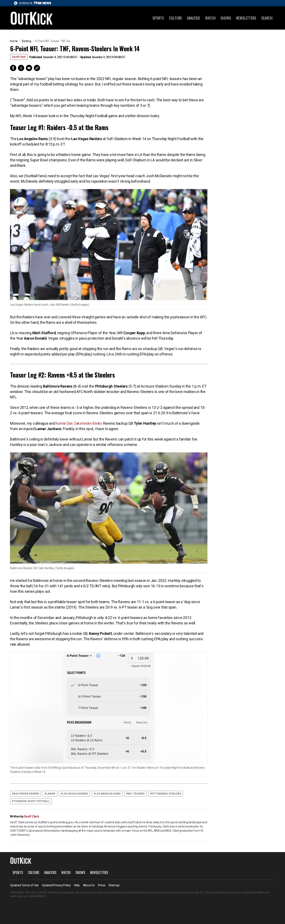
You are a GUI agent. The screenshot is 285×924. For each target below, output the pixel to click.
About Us (89, 885)
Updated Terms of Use (24, 885)
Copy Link (37, 68)
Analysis (193, 18)
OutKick (31, 18)
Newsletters (246, 18)
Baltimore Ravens (26, 793)
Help (77, 885)
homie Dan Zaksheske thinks (79, 423)
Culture (175, 18)
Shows (226, 18)
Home (14, 41)
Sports (158, 18)
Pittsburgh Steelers (166, 793)
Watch (210, 18)
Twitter (21, 68)
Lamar (50, 793)
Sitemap (113, 885)
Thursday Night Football (32, 801)
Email (29, 68)
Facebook (13, 68)
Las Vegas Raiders (75, 793)
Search (266, 18)
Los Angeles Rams (108, 793)
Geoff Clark (19, 56)
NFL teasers (136, 793)
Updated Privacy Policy (56, 885)
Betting (26, 41)
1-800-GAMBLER (37, 896)
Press (101, 885)
